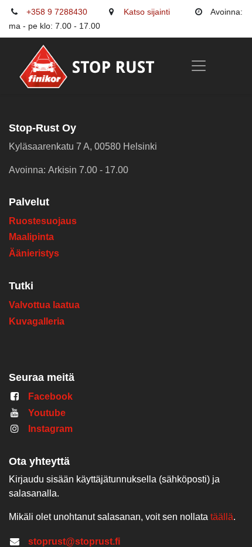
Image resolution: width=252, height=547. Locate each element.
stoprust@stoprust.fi (74, 541)
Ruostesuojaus (43, 221)
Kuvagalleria (36, 321)
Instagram (50, 429)
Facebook (50, 396)
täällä (221, 517)
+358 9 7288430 (56, 11)
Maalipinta (31, 237)
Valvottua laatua (46, 305)
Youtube (47, 413)
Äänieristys (35, 253)
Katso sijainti (147, 11)
